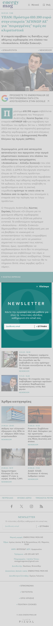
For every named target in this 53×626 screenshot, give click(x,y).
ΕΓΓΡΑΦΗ (42, 327)
